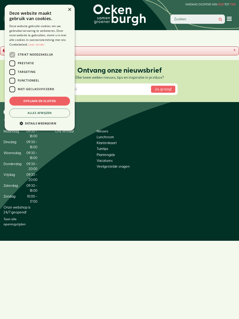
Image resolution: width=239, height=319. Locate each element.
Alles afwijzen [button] (40, 113)
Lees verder (36, 44)
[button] (39, 123)
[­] (230, 18)
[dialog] (40, 68)
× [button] (69, 9)
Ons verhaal (64, 131)
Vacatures (105, 161)
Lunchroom (105, 137)
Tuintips (102, 149)
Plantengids (106, 155)
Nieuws (102, 131)
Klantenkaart (107, 143)
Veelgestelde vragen (113, 166)
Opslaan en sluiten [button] (39, 101)
